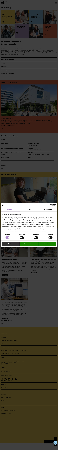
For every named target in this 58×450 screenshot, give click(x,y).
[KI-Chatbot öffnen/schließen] (55, 443)
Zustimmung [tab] (10, 209)
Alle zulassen (47, 244)
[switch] (22, 237)
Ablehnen (10, 244)
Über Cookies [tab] (48, 209)
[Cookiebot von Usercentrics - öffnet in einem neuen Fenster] (49, 205)
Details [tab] (29, 209)
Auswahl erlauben (29, 244)
